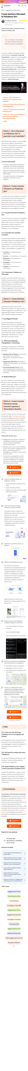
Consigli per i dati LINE (14, 905)
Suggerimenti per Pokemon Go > (13, 10)
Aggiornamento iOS (14, 929)
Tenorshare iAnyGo (17, 416)
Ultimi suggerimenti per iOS (14, 938)
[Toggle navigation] (24, 5)
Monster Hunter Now (14, 933)
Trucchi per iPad (14, 924)
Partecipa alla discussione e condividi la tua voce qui (14, 841)
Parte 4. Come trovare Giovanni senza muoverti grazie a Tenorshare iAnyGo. (14, 116)
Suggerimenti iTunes (14, 910)
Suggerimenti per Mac (14, 915)
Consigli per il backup (14, 919)
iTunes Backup (14, 901)
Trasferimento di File (14, 896)
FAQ (5, 121)
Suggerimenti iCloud (14, 891)
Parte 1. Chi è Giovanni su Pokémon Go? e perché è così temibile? (12, 99)
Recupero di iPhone (14, 942)
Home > (3, 10)
